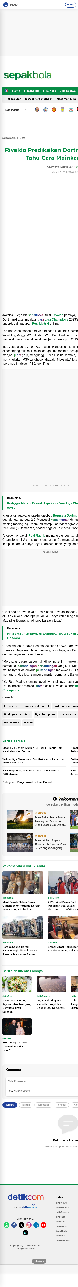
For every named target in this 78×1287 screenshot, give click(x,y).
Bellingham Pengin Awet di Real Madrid (27, 782)
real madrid (11, 722)
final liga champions (17, 714)
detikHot (60, 1221)
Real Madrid (40, 323)
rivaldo (28, 722)
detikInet (60, 1217)
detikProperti (63, 1240)
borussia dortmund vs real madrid (26, 706)
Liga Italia (49, 90)
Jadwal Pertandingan (39, 98)
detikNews (61, 1203)
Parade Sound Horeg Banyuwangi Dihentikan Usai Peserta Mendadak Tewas (19, 950)
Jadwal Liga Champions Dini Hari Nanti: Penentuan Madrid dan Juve (33, 761)
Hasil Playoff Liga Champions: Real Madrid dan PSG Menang (31, 772)
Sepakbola (9, 137)
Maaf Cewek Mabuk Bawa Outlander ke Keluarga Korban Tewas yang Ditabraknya (21, 906)
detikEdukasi (62, 1207)
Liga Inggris (31, 90)
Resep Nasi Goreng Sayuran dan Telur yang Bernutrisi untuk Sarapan (16, 1006)
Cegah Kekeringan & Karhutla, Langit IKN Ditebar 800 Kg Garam (51, 1004)
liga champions (45, 714)
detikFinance (62, 1212)
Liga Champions (56, 319)
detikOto (60, 1235)
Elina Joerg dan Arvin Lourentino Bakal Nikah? (15, 1046)
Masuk (70, 4)
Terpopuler (13, 98)
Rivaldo (57, 315)
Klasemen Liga (66, 98)
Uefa (22, 137)
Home (16, 90)
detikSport (61, 1226)
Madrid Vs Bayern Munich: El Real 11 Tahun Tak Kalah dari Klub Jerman (32, 749)
